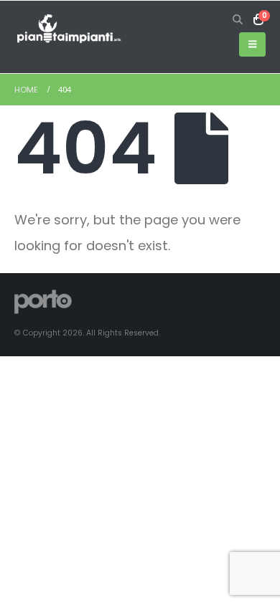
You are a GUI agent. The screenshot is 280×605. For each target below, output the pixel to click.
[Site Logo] (68, 29)
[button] (238, 19)
